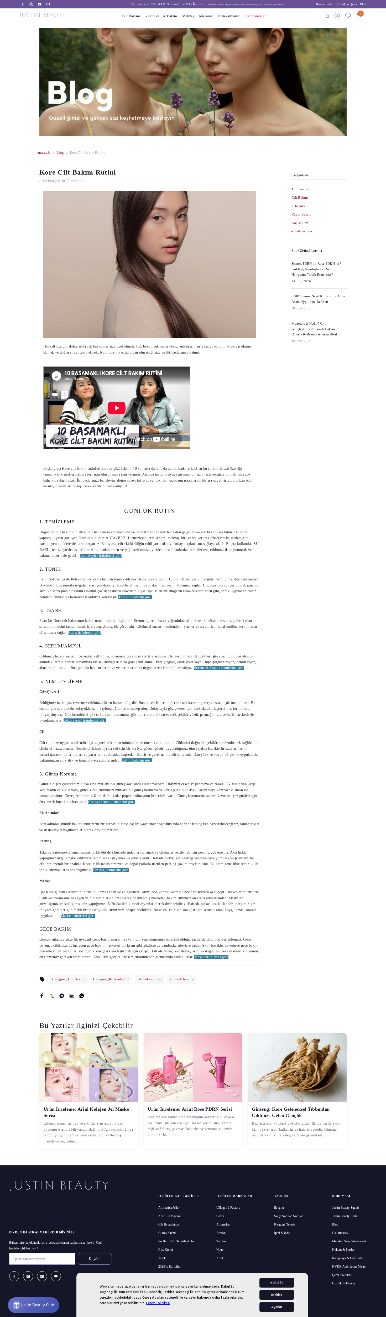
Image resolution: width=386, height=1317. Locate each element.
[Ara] (327, 15)
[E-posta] (48, 4)
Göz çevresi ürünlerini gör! (85, 720)
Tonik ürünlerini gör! (135, 597)
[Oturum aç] (337, 15)
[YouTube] (39, 4)
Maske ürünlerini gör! (78, 916)
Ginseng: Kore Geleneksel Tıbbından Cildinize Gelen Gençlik (291, 1112)
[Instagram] (31, 4)
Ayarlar (276, 1307)
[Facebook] (23, 4)
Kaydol (95, 1259)
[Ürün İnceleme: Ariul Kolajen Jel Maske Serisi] (88, 1067)
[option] (183, 4)
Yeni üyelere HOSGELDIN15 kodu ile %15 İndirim (183, 4)
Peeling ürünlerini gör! (111, 870)
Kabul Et (276, 1283)
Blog (363, 4)
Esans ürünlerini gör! (84, 633)
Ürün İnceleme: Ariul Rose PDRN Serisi (190, 1109)
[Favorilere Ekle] (347, 15)
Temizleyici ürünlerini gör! (101, 556)
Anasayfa (43, 153)
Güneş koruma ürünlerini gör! (111, 802)
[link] (193, 82)
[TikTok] (42, 1276)
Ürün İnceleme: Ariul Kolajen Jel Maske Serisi (86, 1112)
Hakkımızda (324, 4)
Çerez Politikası (158, 1303)
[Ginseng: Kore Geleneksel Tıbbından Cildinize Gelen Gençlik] (297, 1067)
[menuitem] (319, 189)
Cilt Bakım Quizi (346, 4)
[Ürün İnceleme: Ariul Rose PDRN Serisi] (193, 1067)
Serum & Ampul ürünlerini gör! (219, 668)
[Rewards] (33, 1305)
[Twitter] (51, 995)
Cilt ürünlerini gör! (137, 760)
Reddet (276, 1295)
